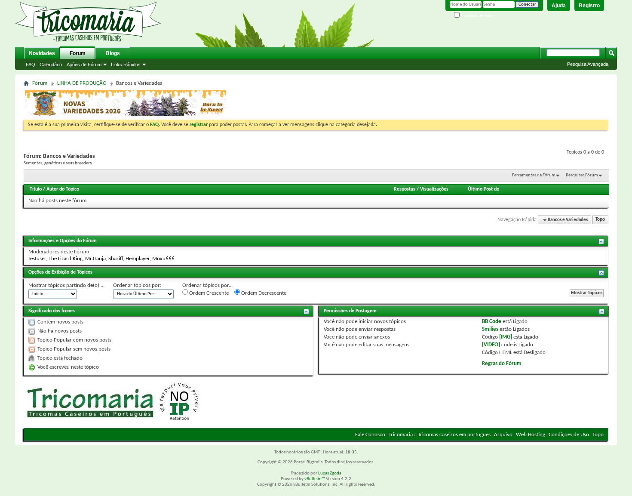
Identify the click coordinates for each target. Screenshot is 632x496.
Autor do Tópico (62, 189)
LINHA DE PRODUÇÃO (82, 83)
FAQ (30, 64)
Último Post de (483, 189)
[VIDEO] (491, 345)
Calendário (51, 64)
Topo (600, 220)
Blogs (113, 53)
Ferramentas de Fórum (533, 175)
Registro (589, 6)
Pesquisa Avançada (587, 64)
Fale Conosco (370, 434)
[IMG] (505, 337)
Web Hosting (530, 434)
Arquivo (503, 434)
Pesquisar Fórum (582, 175)
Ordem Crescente (208, 293)
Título (36, 189)
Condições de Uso (569, 434)
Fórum (39, 83)
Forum (78, 53)
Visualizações (434, 189)
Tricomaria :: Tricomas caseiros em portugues (440, 434)
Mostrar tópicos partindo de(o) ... (66, 285)
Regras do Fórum (502, 364)
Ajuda (559, 6)
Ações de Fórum (84, 64)
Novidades (42, 53)
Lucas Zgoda (329, 473)
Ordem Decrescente (263, 293)
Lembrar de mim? (477, 15)
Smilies (490, 329)
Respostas (404, 189)
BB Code (491, 321)
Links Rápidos (126, 64)
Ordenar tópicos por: (137, 285)
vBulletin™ (314, 479)
